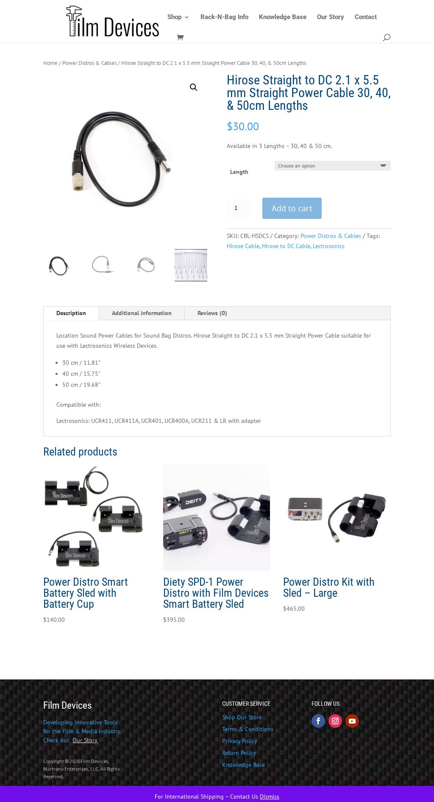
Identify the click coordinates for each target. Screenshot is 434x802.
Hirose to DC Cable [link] (286, 246)
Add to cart (292, 208)
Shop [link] (174, 17)
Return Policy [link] (239, 753)
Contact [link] (366, 17)
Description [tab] (71, 313)
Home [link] (50, 63)
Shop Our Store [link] (242, 717)
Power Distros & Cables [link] (89, 63)
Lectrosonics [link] (329, 246)
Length (239, 172)
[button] (193, 87)
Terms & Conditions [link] (247, 729)
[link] (115, 20)
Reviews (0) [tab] (212, 313)
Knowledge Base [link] (282, 17)
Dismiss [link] (269, 796)
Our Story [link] (330, 17)
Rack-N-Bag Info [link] (224, 17)
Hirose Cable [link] (243, 246)
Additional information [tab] (142, 313)
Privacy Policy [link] (239, 741)
